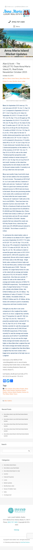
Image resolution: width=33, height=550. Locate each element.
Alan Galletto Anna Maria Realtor (14, 389)
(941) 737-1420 (18, 22)
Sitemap (16, 530)
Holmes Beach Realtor (14, 392)
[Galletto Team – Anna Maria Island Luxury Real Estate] (16, 13)
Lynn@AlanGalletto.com (21, 6)
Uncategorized (7, 495)
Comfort (6, 474)
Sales (5, 492)
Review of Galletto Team (10, 489)
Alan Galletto (8, 401)
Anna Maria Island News (11, 78)
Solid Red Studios (25, 542)
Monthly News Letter (18, 81)
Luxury (5, 480)
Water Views (13, 394)
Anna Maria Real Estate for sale (12, 471)
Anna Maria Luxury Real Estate (11, 468)
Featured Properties (9, 477)
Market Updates (8, 483)
